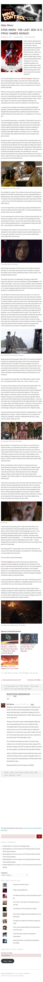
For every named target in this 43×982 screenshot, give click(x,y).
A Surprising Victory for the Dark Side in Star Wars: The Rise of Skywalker (28, 648)
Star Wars (15, 673)
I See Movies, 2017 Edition (34, 680)
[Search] (39, 836)
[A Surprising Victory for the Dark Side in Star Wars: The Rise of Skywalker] (29, 639)
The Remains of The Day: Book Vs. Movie (25, 908)
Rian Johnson (8, 673)
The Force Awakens (24, 673)
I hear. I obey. (7, 961)
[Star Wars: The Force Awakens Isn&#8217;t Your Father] (9, 660)
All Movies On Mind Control (21, 884)
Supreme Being (19, 37)
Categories (4, 873)
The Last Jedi (33, 673)
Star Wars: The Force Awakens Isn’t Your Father (9, 667)
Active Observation (30, 37)
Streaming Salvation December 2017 (11, 680)
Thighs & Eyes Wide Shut (20, 890)
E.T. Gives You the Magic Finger (21, 846)
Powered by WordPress (7, 973)
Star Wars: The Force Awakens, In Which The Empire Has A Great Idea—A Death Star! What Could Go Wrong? (9, 649)
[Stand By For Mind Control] (21, 14)
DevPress (26, 973)
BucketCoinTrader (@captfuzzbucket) (18, 694)
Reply (14, 696)
